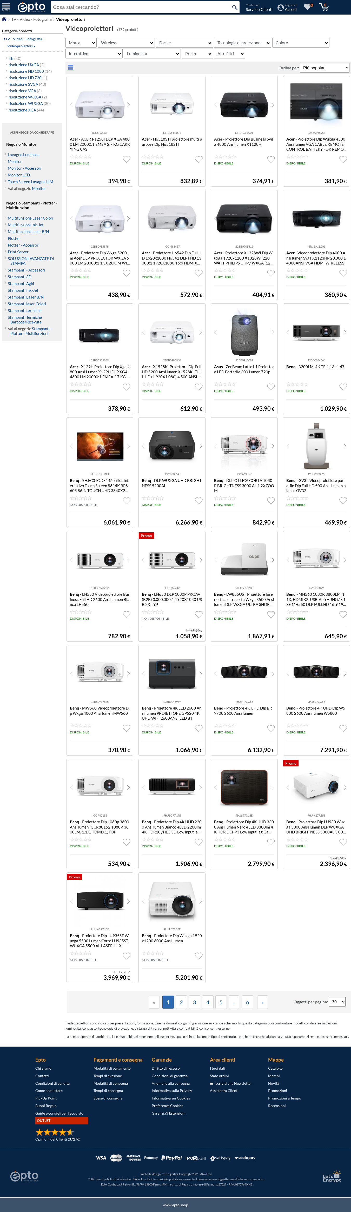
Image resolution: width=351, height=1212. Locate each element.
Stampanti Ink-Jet (23, 290)
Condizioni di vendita (52, 1083)
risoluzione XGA (26, 110)
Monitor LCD (19, 175)
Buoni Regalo (46, 1105)
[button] (128, 104)
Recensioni (277, 1105)
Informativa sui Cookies (171, 1098)
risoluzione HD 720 (28, 77)
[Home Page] (4, 20)
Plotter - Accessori (23, 245)
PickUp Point (46, 1098)
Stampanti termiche (25, 310)
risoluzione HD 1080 (30, 71)
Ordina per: (289, 67)
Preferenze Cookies (167, 1105)
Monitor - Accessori (24, 168)
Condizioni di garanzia (170, 1076)
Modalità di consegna (111, 1083)
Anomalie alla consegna (171, 1083)
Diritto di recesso (166, 1068)
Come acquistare (49, 1090)
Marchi (274, 1076)
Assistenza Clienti (224, 1090)
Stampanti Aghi (21, 283)
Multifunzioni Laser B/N (28, 231)
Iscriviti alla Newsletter (232, 1083)
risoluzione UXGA (27, 64)
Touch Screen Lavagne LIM (30, 181)
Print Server (18, 251)
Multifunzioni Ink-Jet (26, 224)
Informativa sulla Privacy (172, 1090)
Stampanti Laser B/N (26, 297)
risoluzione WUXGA (30, 103)
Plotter (14, 238)
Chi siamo (43, 1068)
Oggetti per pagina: (311, 1001)
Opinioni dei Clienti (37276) (57, 1139)
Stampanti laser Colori (27, 303)
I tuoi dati (217, 1068)
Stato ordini (219, 1076)
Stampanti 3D (19, 276)
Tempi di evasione (108, 1076)
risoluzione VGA (25, 90)
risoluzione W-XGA (28, 97)
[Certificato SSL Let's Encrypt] (331, 1176)
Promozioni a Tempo (284, 1098)
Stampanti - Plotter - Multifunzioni (31, 331)
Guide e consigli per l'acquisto (59, 1113)
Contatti (42, 1076)
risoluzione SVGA (27, 84)
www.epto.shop (175, 1205)
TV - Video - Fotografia (31, 19)
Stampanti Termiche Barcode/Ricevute (25, 319)
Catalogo (275, 1068)
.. (234, 1002)
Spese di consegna (108, 1098)
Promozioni (277, 1090)
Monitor (15, 161)
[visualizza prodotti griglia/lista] (70, 69)
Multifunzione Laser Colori (30, 218)
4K (15, 58)
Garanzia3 (169, 1113)
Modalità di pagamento (112, 1068)
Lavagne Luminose (23, 154)
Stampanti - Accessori (26, 270)
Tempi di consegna (108, 1090)
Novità (273, 1083)
